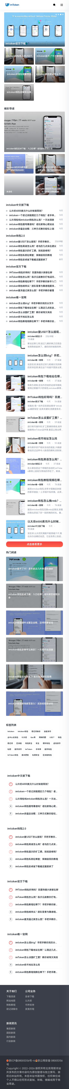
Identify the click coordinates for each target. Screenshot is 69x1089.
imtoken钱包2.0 (35, 336)
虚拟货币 (56, 743)
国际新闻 (10, 1033)
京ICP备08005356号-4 (22, 1060)
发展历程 (29, 1009)
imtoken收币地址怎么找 (42, 438)
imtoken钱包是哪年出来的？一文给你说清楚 (19, 92)
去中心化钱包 (13, 737)
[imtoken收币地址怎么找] (15, 445)
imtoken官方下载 (15, 43)
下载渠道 (10, 996)
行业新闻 (10, 1041)
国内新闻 (10, 1037)
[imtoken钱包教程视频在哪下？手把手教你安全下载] (15, 487)
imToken (28, 749)
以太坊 (24, 737)
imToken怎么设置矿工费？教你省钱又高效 (45, 418)
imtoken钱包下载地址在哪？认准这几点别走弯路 (45, 376)
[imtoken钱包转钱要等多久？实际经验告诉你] (19, 164)
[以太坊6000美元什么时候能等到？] (15, 529)
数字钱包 (48, 749)
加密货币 (47, 731)
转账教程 (10, 1005)
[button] (56, 14)
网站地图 (10, 1000)
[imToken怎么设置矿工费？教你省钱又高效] (15, 424)
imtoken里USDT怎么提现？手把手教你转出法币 (45, 332)
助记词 (10, 743)
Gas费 (32, 737)
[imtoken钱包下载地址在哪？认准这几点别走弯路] (15, 383)
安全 (37, 743)
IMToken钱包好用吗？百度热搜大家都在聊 (45, 397)
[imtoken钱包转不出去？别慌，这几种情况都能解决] (50, 185)
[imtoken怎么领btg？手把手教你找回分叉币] (15, 362)
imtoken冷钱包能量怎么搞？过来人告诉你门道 (19, 74)
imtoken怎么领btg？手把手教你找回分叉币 (45, 355)
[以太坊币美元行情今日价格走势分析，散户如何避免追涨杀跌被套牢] (50, 164)
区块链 (19, 743)
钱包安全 (28, 743)
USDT (52, 737)
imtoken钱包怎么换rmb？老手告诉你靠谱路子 (45, 501)
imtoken (11, 731)
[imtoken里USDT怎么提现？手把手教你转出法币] (15, 339)
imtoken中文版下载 (36, 526)
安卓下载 (29, 996)
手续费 (38, 749)
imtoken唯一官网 (35, 360)
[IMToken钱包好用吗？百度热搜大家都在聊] (15, 404)
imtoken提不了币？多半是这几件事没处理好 (50, 56)
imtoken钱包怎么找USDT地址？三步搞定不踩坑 (19, 56)
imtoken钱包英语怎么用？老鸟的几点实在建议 (45, 459)
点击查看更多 (34, 544)
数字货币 (18, 749)
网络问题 (42, 737)
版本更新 (25, 755)
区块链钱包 (47, 755)
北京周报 (51, 1068)
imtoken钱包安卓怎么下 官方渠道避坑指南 (50, 74)
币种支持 (29, 1005)
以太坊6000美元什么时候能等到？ (44, 521)
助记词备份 (36, 731)
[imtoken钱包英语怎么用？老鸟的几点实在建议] (15, 466)
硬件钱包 (46, 743)
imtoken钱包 (23, 731)
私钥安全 (35, 755)
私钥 (9, 749)
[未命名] (19, 185)
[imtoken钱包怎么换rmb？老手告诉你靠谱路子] (15, 507)
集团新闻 (10, 1028)
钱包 (59, 737)
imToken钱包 (13, 755)
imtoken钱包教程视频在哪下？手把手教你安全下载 (44, 480)
